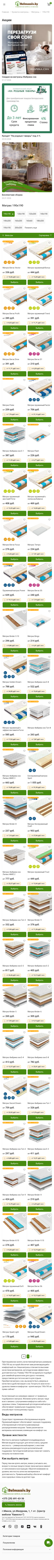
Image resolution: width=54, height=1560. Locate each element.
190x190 (7, 214)
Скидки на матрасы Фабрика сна (19, 77)
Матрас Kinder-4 (35, 1195)
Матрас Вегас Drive (11, 359)
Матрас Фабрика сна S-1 (13, 451)
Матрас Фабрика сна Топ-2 (14, 1149)
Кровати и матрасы (20, 12)
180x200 (40, 221)
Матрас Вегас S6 (35, 1286)
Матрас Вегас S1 (35, 359)
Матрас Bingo (33, 636)
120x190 (21, 214)
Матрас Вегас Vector (11, 268)
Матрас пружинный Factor (39, 405)
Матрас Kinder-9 (35, 920)
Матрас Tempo (34, 545)
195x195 (7, 228)
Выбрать (14, 282)
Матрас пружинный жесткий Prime (11, 498)
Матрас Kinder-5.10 (11, 636)
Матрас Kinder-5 (10, 1012)
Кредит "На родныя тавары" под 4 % (21, 136)
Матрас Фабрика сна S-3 (38, 1149)
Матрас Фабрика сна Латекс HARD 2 (12, 873)
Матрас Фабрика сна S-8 (38, 682)
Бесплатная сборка (12, 194)
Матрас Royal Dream (36, 1332)
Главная (5, 12)
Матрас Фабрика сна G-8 (38, 1057)
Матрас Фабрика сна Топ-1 (39, 1103)
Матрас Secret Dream (12, 1103)
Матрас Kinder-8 (10, 824)
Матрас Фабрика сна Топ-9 (14, 1195)
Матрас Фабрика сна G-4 (13, 1057)
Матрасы (35, 12)
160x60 (29, 221)
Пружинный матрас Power (14, 591)
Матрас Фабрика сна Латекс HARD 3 (12, 777)
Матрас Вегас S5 (35, 591)
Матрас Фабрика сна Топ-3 (14, 920)
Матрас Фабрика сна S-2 (38, 966)
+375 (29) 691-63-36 (13, 1498)
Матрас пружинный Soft (13, 1286)
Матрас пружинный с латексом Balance (37, 498)
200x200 (18, 228)
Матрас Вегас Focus (11, 545)
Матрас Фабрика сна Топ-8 (39, 728)
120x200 (32, 214)
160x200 (18, 221)
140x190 (43, 214)
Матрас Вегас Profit (11, 313)
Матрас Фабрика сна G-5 (13, 966)
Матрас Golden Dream (12, 682)
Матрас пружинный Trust (38, 872)
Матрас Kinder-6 (35, 1012)
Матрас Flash (33, 451)
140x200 (7, 221)
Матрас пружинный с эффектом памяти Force (13, 729)
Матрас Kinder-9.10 (36, 1240)
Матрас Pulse (8, 405)
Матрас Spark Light (11, 1332)
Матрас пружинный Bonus (39, 268)
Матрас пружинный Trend (39, 313)
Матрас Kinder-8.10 (11, 1240)
